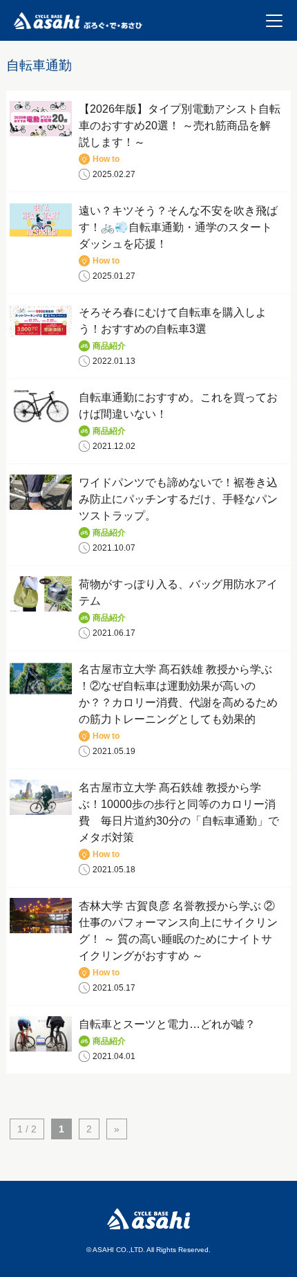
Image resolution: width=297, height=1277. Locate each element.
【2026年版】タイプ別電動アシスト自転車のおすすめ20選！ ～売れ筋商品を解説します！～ (179, 125)
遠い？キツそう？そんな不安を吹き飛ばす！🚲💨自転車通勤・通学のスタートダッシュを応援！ (178, 227)
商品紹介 (109, 346)
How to (106, 159)
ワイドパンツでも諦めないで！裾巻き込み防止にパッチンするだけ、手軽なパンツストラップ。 (178, 499)
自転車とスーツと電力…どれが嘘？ (167, 1024)
